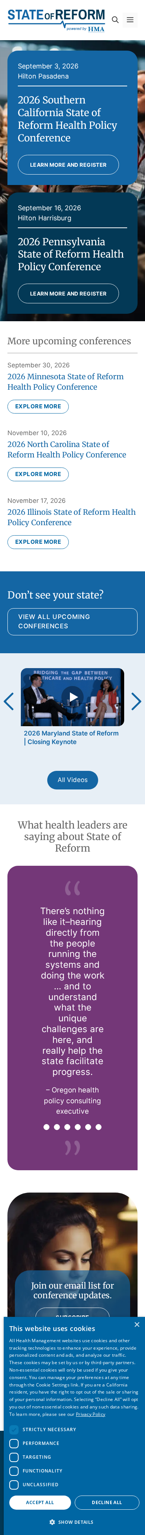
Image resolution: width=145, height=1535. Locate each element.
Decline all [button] (107, 1502)
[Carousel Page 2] (57, 1127)
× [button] (136, 1325)
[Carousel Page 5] (88, 1127)
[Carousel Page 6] (99, 1127)
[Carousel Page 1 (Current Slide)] (46, 1127)
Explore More (38, 406)
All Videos (73, 780)
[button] (115, 20)
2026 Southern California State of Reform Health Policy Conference (67, 119)
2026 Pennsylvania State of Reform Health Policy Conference (71, 254)
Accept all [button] (40, 1502)
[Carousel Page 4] (78, 1127)
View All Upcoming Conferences (54, 621)
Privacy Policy (90, 1414)
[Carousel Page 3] (67, 1127)
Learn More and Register (68, 165)
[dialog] (74, 1426)
